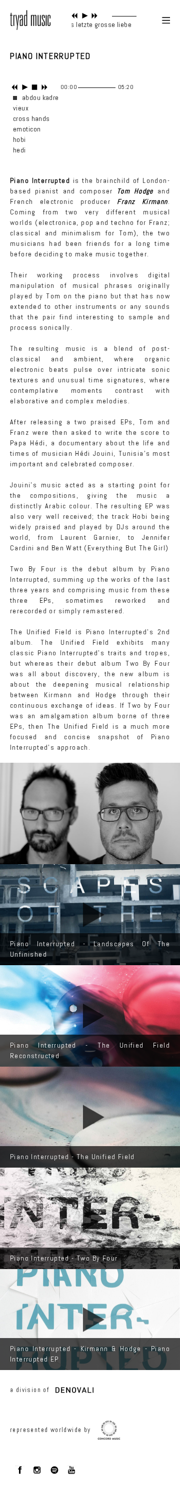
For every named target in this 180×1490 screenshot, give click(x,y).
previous (74, 15)
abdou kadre (40, 97)
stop (34, 87)
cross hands (31, 118)
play (84, 15)
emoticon (26, 128)
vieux (20, 107)
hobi (19, 139)
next (94, 15)
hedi (19, 149)
